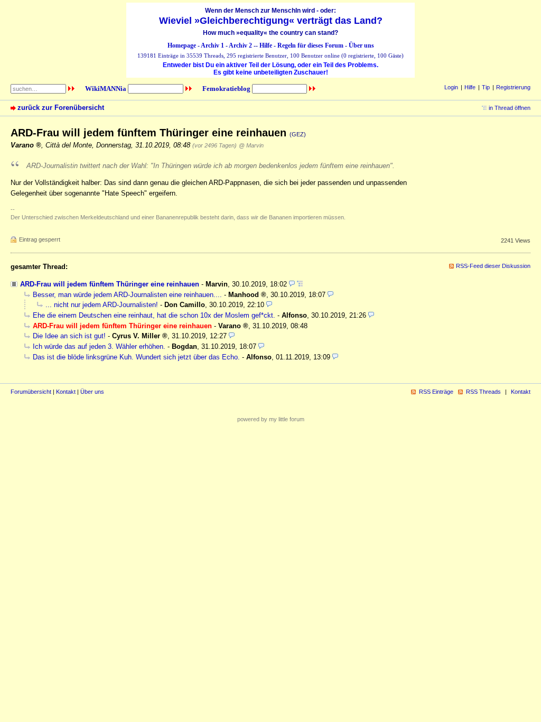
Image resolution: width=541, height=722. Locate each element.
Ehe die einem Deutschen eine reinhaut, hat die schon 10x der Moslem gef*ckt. (154, 315)
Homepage (181, 45)
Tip (486, 87)
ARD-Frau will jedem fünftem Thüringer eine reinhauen (109, 284)
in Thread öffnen (509, 108)
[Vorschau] (292, 284)
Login (451, 87)
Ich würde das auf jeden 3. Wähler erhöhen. (99, 346)
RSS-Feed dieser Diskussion (493, 266)
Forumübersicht (31, 391)
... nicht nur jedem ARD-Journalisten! (101, 305)
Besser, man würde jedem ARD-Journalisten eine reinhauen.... (127, 295)
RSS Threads (483, 391)
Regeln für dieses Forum (310, 45)
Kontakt (66, 391)
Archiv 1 (212, 45)
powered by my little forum (270, 419)
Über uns (361, 45)
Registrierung (513, 87)
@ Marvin (251, 145)
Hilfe (265, 45)
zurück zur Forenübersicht (60, 108)
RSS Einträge (436, 391)
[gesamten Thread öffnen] (300, 284)
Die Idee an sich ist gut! (69, 336)
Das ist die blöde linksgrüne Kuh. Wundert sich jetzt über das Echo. (136, 357)
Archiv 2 (240, 45)
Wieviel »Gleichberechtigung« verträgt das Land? (271, 20)
